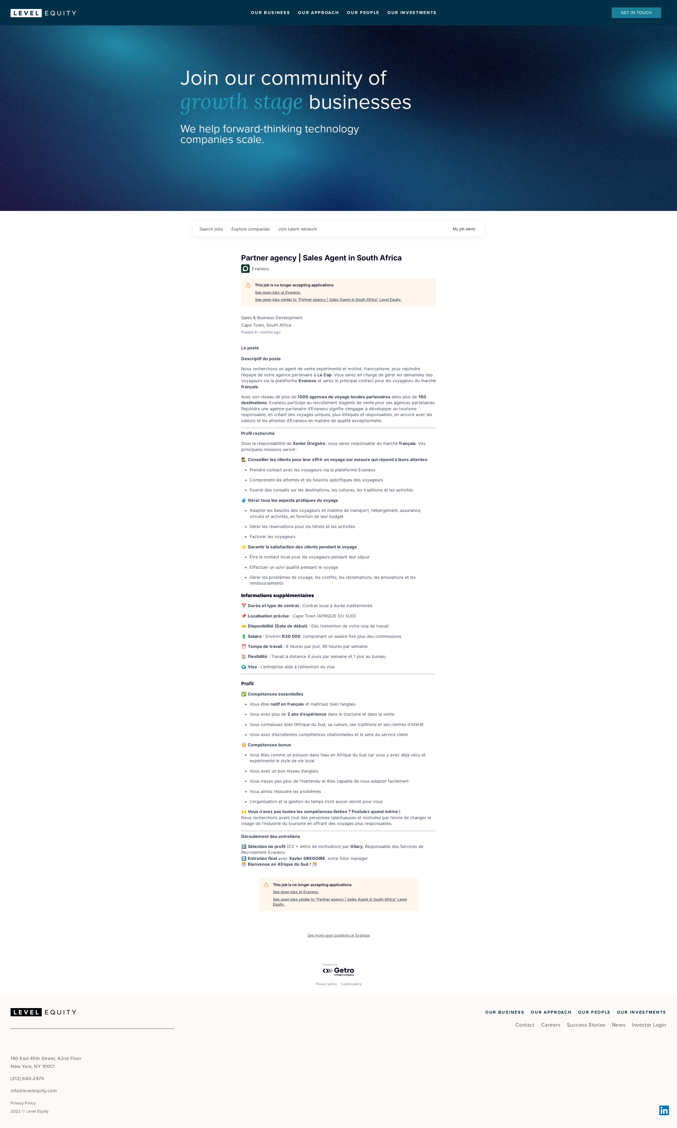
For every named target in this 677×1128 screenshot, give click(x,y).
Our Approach (318, 12)
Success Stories (586, 1025)
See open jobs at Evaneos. (278, 292)
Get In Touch (636, 12)
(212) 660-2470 (27, 1078)
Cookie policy (351, 984)
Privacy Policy (23, 1103)
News (618, 1025)
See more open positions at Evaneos (338, 935)
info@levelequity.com (34, 1091)
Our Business (270, 12)
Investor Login (649, 1025)
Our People (363, 12)
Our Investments (412, 12)
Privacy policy (326, 984)
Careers (551, 1025)
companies (250, 229)
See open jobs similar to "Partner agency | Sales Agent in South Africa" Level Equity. (328, 299)
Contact (525, 1025)
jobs (211, 229)
